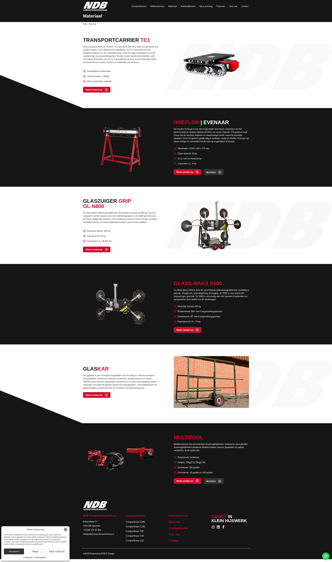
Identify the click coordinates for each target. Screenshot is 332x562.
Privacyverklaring (40, 557)
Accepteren (14, 551)
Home (85, 24)
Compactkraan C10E (135, 526)
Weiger (35, 551)
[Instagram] (213, 527)
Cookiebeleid (28, 557)
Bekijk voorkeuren (56, 551)
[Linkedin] (218, 527)
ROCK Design (108, 554)
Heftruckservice (157, 6)
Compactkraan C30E (135, 522)
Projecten (220, 6)
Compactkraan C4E (135, 536)
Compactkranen (139, 6)
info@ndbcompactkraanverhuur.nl (98, 534)
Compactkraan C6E (135, 531)
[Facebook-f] (223, 527)
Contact (244, 6)
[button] (65, 529)
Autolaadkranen (188, 6)
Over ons (233, 6)
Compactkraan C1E (135, 540)
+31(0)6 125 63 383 (92, 530)
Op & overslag (205, 6)
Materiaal (172, 6)
